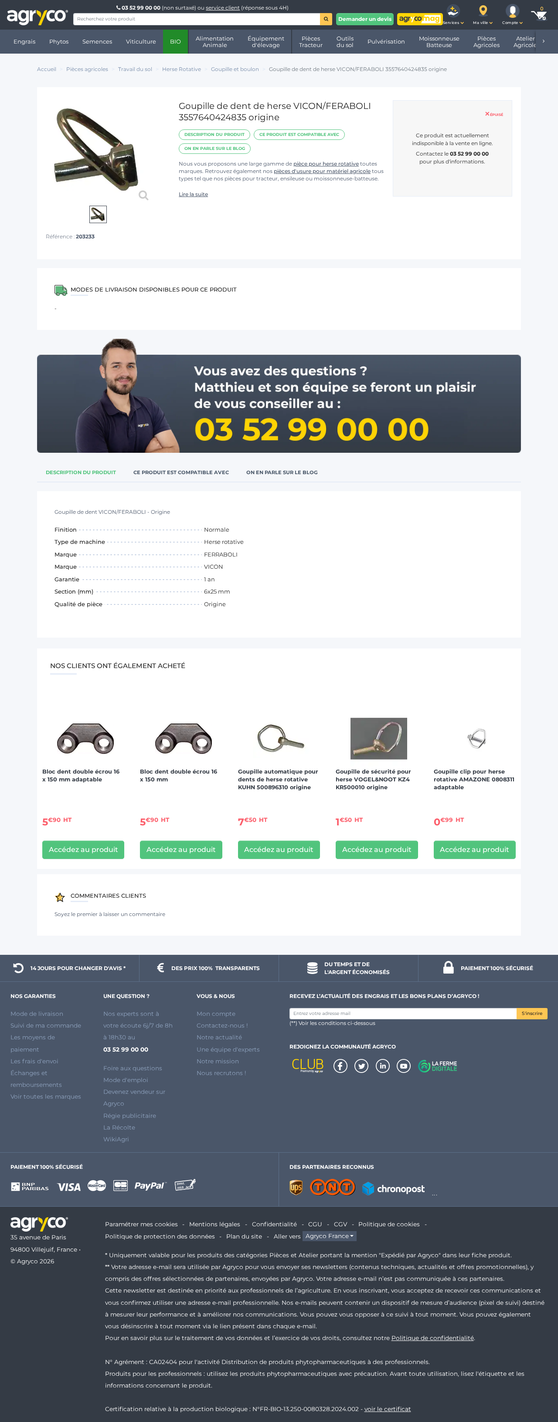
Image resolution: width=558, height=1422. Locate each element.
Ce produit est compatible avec (299, 134)
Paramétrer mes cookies (141, 1224)
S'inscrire (532, 1013)
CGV (340, 1224)
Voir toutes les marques (45, 1096)
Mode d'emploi (125, 1079)
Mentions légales (214, 1224)
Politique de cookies (389, 1224)
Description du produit (214, 134)
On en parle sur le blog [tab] (282, 472)
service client (223, 7)
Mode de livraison (36, 1013)
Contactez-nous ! (222, 1025)
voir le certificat (387, 1408)
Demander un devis (364, 19)
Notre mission (218, 1061)
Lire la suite (193, 194)
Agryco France (327, 1236)
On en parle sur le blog (214, 148)
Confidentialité (274, 1224)
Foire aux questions (132, 1068)
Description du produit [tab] (81, 472)
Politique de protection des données (160, 1236)
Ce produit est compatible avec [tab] (181, 472)
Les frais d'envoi (34, 1061)
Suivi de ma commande (45, 1025)
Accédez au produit (83, 849)
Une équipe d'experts (228, 1049)
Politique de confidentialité (432, 1337)
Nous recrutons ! (221, 1072)
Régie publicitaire (129, 1115)
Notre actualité (219, 1037)
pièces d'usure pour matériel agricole (322, 171)
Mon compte (216, 1013)
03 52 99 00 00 (141, 7)
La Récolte (119, 1127)
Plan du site (244, 1236)
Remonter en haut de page (536, 1384)
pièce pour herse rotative (326, 163)
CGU (315, 1224)
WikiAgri (116, 1139)
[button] (453, 15)
